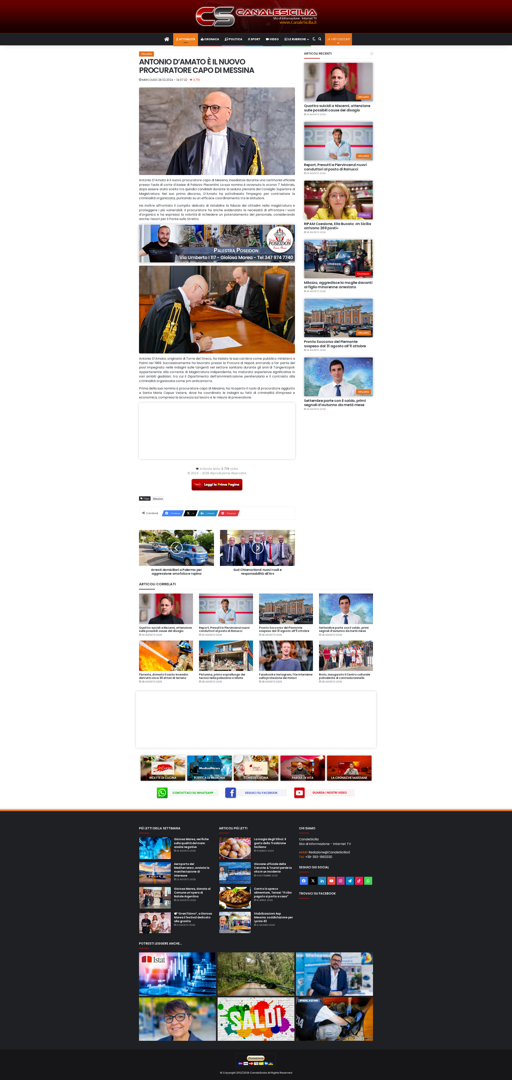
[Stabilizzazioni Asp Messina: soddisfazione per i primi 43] (235, 923)
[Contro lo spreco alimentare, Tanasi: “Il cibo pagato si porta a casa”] (235, 898)
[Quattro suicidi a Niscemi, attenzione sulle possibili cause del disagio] (166, 609)
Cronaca (211, 39)
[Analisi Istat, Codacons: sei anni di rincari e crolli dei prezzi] (177, 974)
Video (274, 39)
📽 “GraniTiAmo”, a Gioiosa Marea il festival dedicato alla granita (193, 917)
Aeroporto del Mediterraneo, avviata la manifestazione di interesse (191, 870)
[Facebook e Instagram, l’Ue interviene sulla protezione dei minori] (286, 656)
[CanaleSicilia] (256, 16)
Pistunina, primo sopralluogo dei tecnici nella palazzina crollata (222, 676)
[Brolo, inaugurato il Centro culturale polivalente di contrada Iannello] (346, 656)
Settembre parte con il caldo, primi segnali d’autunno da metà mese (335, 402)
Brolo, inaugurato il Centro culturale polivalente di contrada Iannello (344, 676)
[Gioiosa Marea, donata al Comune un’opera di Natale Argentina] (155, 898)
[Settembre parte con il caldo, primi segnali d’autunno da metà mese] (346, 609)
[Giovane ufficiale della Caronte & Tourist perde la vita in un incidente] (235, 873)
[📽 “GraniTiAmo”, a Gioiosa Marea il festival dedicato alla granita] (155, 923)
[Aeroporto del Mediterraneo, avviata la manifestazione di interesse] (155, 873)
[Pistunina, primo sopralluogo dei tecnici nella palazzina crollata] (226, 656)
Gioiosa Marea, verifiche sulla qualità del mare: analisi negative (191, 843)
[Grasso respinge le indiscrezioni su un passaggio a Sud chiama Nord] (177, 1019)
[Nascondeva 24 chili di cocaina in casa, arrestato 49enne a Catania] (334, 1019)
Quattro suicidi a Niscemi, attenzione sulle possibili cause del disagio (337, 108)
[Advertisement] (217, 431)
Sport (255, 39)
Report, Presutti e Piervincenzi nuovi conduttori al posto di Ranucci (335, 167)
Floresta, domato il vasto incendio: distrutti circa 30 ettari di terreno (164, 676)
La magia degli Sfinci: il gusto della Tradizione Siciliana (270, 843)
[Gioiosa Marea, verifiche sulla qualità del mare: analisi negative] (155, 848)
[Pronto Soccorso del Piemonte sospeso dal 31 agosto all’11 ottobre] (286, 609)
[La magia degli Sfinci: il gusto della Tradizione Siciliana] (235, 848)
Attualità (186, 39)
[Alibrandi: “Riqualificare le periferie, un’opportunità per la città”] (334, 974)
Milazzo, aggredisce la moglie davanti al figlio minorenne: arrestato (338, 284)
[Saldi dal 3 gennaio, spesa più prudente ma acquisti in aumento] (256, 1019)
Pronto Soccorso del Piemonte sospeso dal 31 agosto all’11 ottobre (335, 343)
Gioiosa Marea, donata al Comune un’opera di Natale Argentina (192, 892)
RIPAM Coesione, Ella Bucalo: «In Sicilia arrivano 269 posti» (337, 226)
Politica (235, 39)
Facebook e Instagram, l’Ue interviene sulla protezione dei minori (286, 676)
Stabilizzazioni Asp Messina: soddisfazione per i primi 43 (273, 917)
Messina (158, 498)
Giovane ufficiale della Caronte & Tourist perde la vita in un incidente (273, 868)
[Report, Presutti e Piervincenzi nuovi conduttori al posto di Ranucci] (226, 609)
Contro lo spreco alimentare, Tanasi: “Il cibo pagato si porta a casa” (273, 892)
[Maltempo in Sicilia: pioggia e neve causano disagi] (256, 974)
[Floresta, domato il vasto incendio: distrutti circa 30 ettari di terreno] (166, 656)
